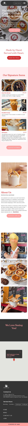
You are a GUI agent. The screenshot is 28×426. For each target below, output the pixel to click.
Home (5, 409)
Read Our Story (14, 58)
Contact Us (7, 415)
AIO (18, 424)
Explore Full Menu (14, 147)
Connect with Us (14, 216)
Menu (5, 412)
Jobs (5, 418)
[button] (3, 38)
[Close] (20, 352)
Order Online (18, 3)
